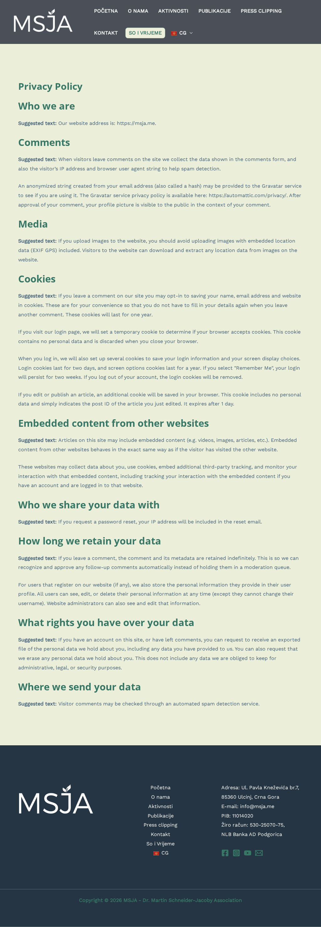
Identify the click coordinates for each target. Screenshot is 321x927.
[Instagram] (236, 853)
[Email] (259, 853)
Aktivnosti (173, 11)
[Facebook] (225, 853)
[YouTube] (247, 853)
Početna (106, 11)
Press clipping (261, 11)
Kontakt (106, 33)
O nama (138, 11)
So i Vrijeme (145, 33)
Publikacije (214, 11)
